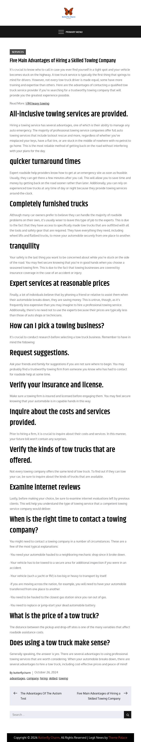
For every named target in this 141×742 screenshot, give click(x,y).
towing (63, 678)
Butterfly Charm (48, 737)
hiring (44, 678)
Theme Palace (118, 737)
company (33, 678)
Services (18, 51)
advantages (17, 678)
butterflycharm (22, 672)
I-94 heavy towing (37, 103)
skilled (53, 678)
